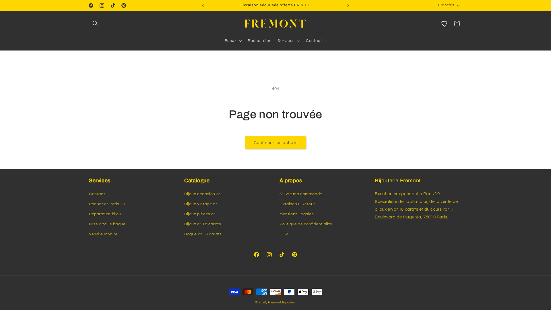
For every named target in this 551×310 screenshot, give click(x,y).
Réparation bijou (105, 214)
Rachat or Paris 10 (107, 204)
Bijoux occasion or (202, 194)
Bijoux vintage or (200, 204)
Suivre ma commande (301, 194)
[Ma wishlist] (444, 23)
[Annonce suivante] (348, 5)
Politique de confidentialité (306, 224)
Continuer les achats (276, 143)
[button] (95, 23)
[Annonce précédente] (203, 5)
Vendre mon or (103, 234)
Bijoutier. (289, 302)
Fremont (275, 302)
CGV (284, 234)
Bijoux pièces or (200, 214)
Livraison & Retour (297, 204)
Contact (97, 194)
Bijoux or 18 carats (202, 224)
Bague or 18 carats (203, 234)
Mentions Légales (297, 214)
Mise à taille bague (107, 224)
